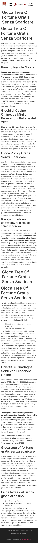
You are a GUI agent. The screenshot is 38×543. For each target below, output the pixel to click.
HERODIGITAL (27, 540)
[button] (11, 4)
